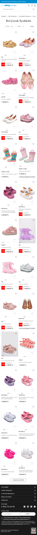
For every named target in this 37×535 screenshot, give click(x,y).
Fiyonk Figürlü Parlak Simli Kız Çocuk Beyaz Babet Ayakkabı (26, 471)
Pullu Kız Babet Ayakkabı (24, 60)
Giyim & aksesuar (12, 16)
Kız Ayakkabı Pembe (6, 247)
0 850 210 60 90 (8, 507)
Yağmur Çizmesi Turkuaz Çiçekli (9, 174)
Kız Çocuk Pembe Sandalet (25, 362)
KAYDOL (28, 514)
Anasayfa (3, 16)
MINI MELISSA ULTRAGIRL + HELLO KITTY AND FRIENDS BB (9, 398)
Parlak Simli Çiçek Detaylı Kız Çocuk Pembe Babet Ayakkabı (8, 211)
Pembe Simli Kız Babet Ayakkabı (26, 97)
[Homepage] (10, 5)
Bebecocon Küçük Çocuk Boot (26, 321)
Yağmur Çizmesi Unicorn (25, 171)
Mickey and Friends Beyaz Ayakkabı (25, 210)
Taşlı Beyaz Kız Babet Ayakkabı (8, 134)
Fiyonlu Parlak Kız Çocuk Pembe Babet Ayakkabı (26, 398)
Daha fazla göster (18, 480)
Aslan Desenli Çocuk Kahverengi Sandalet (9, 60)
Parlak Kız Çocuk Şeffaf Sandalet (9, 435)
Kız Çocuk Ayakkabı (6, 99)
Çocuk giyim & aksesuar (24, 16)
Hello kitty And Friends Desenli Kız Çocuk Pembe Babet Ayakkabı (27, 434)
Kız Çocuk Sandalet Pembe (7, 360)
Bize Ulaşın (4, 504)
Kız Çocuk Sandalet (23, 134)
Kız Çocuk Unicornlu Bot (24, 247)
